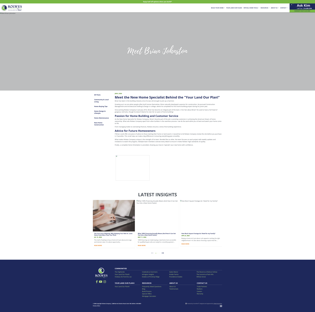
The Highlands (120, 272)
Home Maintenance (101, 118)
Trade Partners (202, 286)
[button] (155, 253)
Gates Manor (173, 272)
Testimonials (173, 289)
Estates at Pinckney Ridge (150, 277)
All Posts (97, 95)
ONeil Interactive (218, 303)
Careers (199, 291)
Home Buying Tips (100, 106)
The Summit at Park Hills (205, 274)
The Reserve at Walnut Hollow (207, 272)
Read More (98, 245)
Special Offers (147, 294)
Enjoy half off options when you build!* (157, 2)
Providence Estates (175, 277)
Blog (143, 289)
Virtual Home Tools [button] (250, 8)
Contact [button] (283, 8)
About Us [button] (274, 8)
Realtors (199, 289)
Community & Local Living (101, 101)
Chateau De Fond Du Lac (123, 277)
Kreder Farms (173, 274)
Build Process (147, 291)
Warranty (200, 294)
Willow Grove (201, 277)
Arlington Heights (148, 274)
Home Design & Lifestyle (100, 112)
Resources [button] (265, 8)
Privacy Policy (96, 305)
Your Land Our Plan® (234, 8)
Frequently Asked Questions (151, 286)
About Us (172, 286)
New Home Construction (99, 124)
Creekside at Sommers (150, 272)
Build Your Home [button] (217, 8)
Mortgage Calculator (149, 296)
